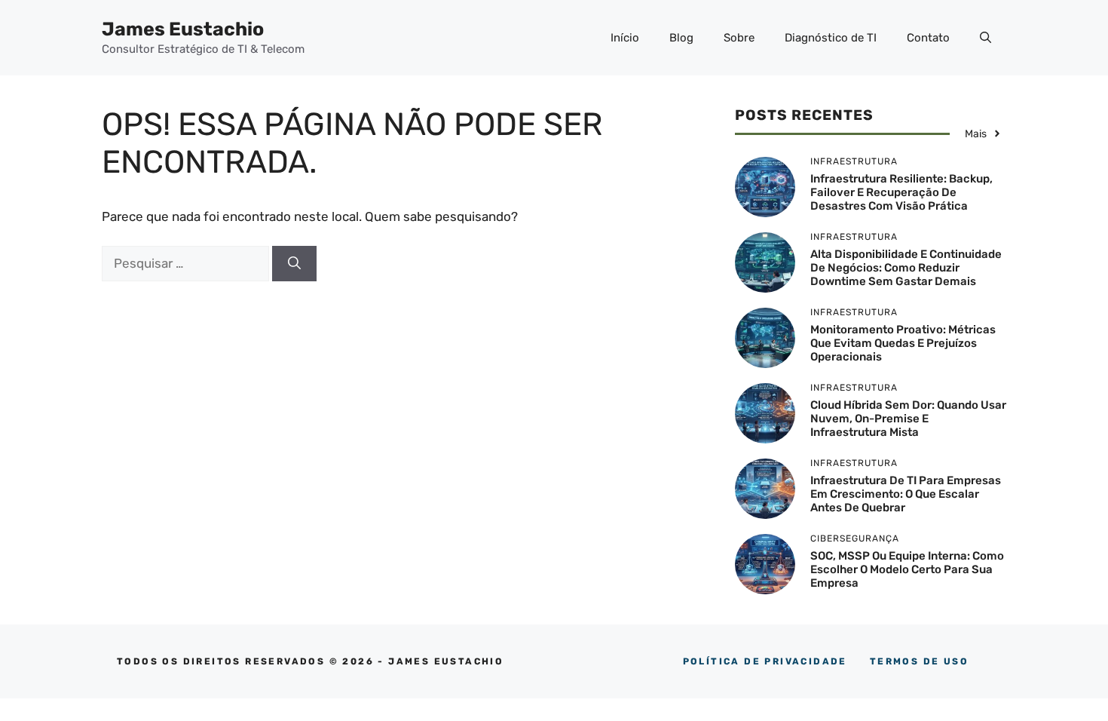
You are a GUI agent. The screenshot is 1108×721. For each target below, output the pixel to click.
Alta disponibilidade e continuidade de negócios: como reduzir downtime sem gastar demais (906, 267)
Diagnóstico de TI (831, 37)
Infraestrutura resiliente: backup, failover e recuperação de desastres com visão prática (901, 192)
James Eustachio (183, 29)
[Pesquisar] (294, 264)
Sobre (739, 37)
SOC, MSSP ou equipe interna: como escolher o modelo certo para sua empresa (907, 569)
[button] (985, 37)
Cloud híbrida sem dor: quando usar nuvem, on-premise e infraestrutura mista (908, 418)
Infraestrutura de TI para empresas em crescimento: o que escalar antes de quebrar (905, 494)
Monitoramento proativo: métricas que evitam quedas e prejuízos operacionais (903, 343)
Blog (681, 37)
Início (625, 37)
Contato (928, 37)
